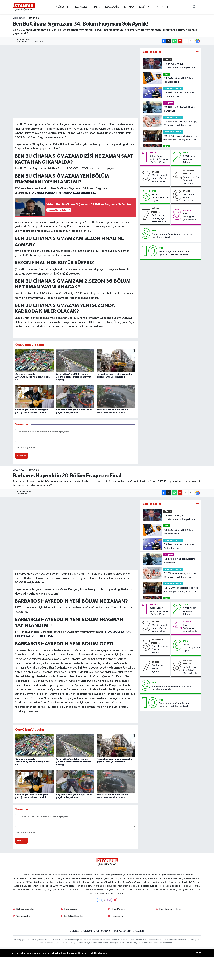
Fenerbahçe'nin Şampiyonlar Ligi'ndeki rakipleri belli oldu (174, 253)
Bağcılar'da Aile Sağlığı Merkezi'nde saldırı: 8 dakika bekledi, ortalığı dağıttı (160, 218)
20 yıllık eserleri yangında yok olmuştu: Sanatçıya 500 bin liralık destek (180, 138)
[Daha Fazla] (180, 41)
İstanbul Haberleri (173, 88)
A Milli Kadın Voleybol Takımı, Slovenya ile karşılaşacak (189, 159)
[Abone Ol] (197, 41)
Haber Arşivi (117, 916)
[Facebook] (99, 900)
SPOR (96, 7)
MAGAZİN (112, 7)
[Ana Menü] (199, 7)
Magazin (169, 103)
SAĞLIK (144, 7)
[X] (104, 900)
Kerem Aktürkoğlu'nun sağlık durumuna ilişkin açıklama (160, 197)
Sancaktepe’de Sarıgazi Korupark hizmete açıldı (191, 180)
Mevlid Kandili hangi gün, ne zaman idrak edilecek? (159, 178)
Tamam (198, 953)
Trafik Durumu (118, 909)
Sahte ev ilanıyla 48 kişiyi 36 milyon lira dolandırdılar (180, 123)
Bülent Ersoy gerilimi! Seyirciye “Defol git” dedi (159, 159)
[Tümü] (197, 52)
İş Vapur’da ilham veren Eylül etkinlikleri (179, 94)
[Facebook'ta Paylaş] (164, 41)
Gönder (21, 456)
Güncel (168, 59)
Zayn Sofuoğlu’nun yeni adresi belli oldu (191, 216)
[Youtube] (115, 900)
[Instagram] (109, 900)
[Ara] (194, 7)
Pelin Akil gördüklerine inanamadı (179, 109)
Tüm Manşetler (23, 916)
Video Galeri (19, 18)
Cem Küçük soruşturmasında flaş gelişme (179, 66)
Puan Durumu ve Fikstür (170, 909)
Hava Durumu (70, 909)
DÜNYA (129, 7)
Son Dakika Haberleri (73, 916)
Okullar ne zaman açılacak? (188, 197)
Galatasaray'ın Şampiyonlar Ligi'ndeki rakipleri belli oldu (172, 235)
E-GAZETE (161, 7)
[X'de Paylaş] (168, 41)
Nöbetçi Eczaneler (25, 909)
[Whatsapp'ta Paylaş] (174, 41)
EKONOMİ (80, 7)
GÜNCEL (62, 7)
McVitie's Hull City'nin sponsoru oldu (179, 80)
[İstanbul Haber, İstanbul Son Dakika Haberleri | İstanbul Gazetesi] (24, 7)
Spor (167, 74)
